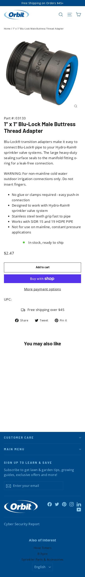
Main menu (14, 449)
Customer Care (19, 437)
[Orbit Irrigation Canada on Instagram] (71, 504)
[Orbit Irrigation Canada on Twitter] (57, 504)
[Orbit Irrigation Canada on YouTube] (79, 509)
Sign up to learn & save (28, 462)
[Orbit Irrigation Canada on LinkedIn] (79, 504)
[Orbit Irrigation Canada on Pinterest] (64, 504)
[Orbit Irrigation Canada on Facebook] (49, 504)
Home (7, 28)
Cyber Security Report (22, 524)
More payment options (42, 289)
